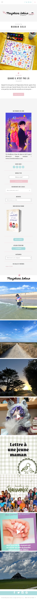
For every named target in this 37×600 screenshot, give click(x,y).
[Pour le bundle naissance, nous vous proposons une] (18, 455)
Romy (22, 597)
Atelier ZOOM (9, 266)
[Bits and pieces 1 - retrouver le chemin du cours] (18, 339)
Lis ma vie (19, 75)
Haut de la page (30, 597)
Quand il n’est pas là (18, 78)
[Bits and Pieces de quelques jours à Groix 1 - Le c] (18, 378)
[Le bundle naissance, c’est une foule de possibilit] (18, 493)
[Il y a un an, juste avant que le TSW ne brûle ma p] (18, 300)
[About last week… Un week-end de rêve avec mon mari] (18, 570)
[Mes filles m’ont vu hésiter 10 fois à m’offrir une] (18, 416)
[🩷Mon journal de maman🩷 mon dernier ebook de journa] (18, 532)
